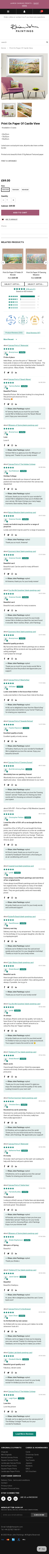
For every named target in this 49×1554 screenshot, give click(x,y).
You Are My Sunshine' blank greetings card (24, 590)
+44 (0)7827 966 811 (12, 1529)
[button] (13, 296)
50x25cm (5, 190)
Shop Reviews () (33, 333)
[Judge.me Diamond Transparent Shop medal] (11, 320)
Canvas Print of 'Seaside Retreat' (20, 721)
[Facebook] (3, 1499)
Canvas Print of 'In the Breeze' (19, 1309)
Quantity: (4, 196)
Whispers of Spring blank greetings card (23, 425)
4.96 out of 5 (30, 289)
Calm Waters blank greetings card (21, 962)
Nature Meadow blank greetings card (22, 512)
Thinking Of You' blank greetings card (22, 1052)
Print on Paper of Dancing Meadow (36, 273)
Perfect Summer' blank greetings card (22, 1098)
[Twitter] (9, 1499)
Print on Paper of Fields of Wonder (13, 273)
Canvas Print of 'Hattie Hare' (18, 1185)
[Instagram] (15, 1499)
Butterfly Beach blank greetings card (22, 916)
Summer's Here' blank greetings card (22, 551)
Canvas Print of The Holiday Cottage (21, 464)
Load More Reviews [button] (24, 1434)
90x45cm (25, 190)
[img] (25, 289)
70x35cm (15, 190)
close (47, 3)
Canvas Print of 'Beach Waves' (19, 379)
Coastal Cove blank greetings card (21, 866)
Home (3, 48)
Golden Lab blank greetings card (20, 1353)
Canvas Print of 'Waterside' (18, 345)
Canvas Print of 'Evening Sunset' (20, 762)
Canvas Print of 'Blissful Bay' (19, 680)
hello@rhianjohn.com (14, 1527)
